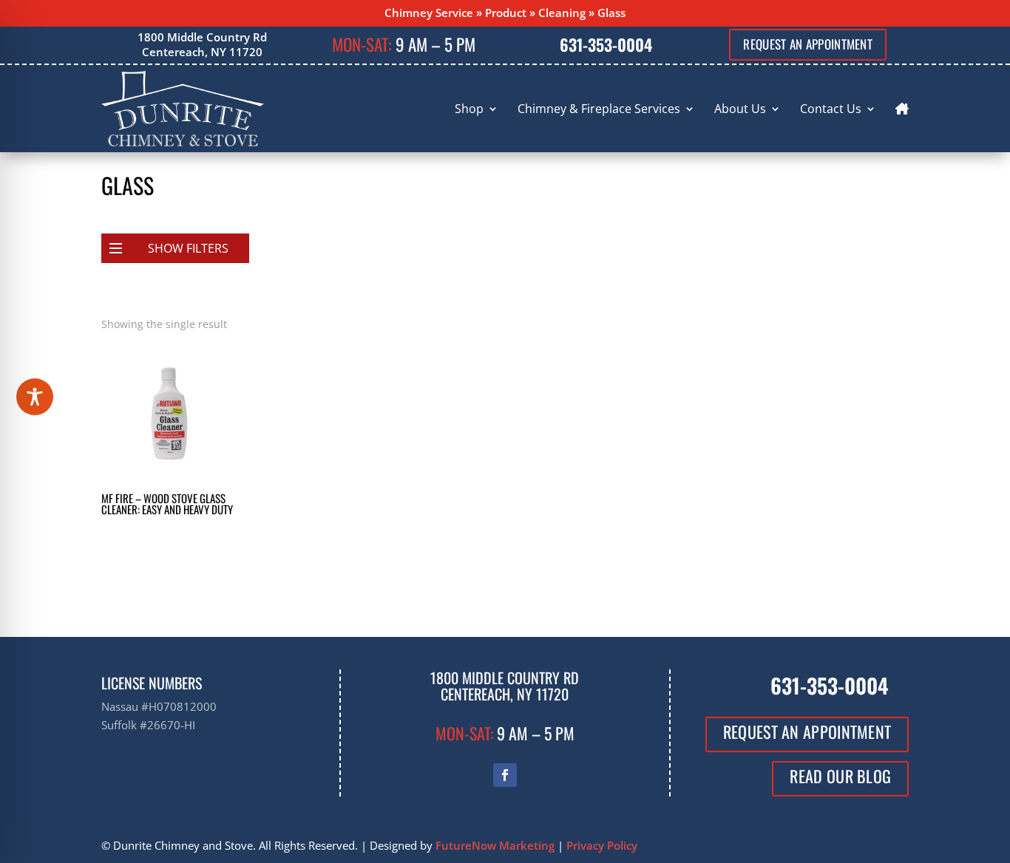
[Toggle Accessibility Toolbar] (35, 397)
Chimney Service (428, 12)
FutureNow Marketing (495, 845)
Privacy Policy (601, 845)
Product (505, 12)
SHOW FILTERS (188, 248)
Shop (469, 108)
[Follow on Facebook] (505, 775)
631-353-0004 (606, 44)
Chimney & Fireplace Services (599, 108)
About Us (740, 108)
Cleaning (562, 12)
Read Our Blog (840, 776)
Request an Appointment (807, 44)
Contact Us (830, 108)
